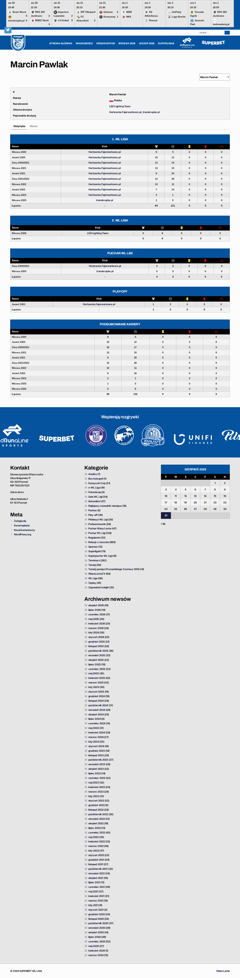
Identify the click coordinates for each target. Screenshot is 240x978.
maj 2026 (93, 618)
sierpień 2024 (96, 714)
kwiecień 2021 (96, 895)
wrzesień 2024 (96, 709)
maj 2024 (93, 727)
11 (176, 495)
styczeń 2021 (96, 909)
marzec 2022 (95, 845)
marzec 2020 (96, 955)
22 (214, 502)
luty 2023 (93, 796)
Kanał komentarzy (24, 529)
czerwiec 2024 (96, 723)
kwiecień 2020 (96, 950)
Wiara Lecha (223, 970)
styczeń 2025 (96, 691)
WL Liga (93, 578)
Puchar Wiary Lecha (100, 528)
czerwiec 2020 (96, 941)
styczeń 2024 (96, 746)
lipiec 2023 (94, 773)
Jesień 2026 (146, 43)
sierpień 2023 (96, 768)
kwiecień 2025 (96, 677)
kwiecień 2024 (96, 732)
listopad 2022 (96, 809)
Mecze (33, 126)
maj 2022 (93, 837)
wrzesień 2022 (96, 818)
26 (185, 508)
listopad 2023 (96, 755)
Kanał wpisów (22, 525)
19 (185, 502)
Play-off (93, 514)
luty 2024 (93, 741)
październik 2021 (98, 868)
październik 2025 (98, 650)
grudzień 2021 (96, 859)
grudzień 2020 (96, 914)
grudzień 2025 (96, 641)
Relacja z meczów (98, 542)
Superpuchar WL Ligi (100, 555)
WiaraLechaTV (96, 573)
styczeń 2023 (96, 800)
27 (195, 508)
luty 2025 (93, 687)
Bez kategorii (95, 478)
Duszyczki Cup (97, 483)
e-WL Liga (94, 487)
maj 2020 (93, 945)
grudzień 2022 (96, 805)
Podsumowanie (97, 524)
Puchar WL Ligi (96, 532)
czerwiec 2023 (96, 777)
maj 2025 (93, 673)
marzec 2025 (96, 682)
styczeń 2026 (96, 637)
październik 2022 (98, 814)
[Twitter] (7, 29)
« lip (163, 523)
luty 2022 (93, 850)
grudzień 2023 (96, 750)
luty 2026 (93, 632)
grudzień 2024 (96, 696)
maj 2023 (93, 782)
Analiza (92, 474)
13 (195, 495)
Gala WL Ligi (95, 496)
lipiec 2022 (94, 827)
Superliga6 (94, 551)
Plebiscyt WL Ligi (98, 519)
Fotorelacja (94, 492)
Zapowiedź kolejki (98, 587)
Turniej (92, 564)
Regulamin (94, 537)
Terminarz (94, 560)
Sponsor (93, 546)
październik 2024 (98, 705)
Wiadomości (84, 43)
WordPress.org (22, 534)
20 (195, 502)
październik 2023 (98, 759)
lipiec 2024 (94, 718)
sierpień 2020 (96, 932)
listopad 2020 (96, 918)
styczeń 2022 (96, 855)
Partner (92, 510)
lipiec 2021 (94, 882)
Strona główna (60, 43)
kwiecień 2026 (96, 623)
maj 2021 (93, 891)
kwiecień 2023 (96, 787)
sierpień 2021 (95, 877)
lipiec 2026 (94, 609)
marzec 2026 (96, 628)
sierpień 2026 (96, 605)
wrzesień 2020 (96, 927)
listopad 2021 (95, 864)
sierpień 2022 (96, 823)
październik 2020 (98, 923)
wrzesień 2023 (96, 764)
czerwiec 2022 (96, 832)
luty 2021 (93, 905)
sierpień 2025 (96, 659)
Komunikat (94, 501)
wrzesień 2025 (96, 655)
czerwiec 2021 (96, 886)
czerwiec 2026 (96, 614)
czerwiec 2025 (96, 668)
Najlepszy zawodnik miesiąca (105, 505)
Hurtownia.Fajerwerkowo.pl (125, 112)
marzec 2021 (95, 900)
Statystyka (19, 126)
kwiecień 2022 (96, 841)
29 (214, 508)
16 (224, 495)
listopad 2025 (96, 646)
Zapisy (92, 582)
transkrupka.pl (151, 112)
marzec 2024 (96, 737)
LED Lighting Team (119, 106)
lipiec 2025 (94, 664)
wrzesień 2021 (96, 873)
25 (175, 508)
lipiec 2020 (94, 936)
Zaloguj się (20, 520)
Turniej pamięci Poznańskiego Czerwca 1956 (114, 569)
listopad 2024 (96, 700)
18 (175, 502)
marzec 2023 (96, 791)
